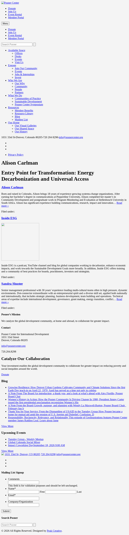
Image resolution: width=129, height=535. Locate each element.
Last (79, 491)
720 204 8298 (48, 454)
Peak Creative (54, 530)
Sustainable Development (28, 101)
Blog (17, 116)
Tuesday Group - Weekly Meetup (26, 439)
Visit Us (19, 62)
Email (12, 495)
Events (18, 59)
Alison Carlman (12, 187)
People (18, 89)
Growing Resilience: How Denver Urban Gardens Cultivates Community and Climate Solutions (66, 389)
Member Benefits (24, 110)
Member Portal (16, 17)
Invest (18, 77)
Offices (19, 53)
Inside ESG (9, 218)
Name (12, 488)
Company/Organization (20, 501)
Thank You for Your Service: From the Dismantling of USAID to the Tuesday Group (65, 413)
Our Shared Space (24, 128)
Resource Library (24, 113)
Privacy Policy (16, 154)
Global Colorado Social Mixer (24, 442)
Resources (13, 107)
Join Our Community (26, 68)
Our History (21, 131)
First (42, 491)
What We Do (15, 95)
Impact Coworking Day (36, 445)
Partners (19, 92)
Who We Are (15, 80)
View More (7, 426)
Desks (18, 56)
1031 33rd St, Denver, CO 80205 (22, 454)
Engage (12, 65)
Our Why (20, 83)
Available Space (16, 50)
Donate (12, 8)
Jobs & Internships (24, 74)
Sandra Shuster (12, 283)
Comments (13, 479)
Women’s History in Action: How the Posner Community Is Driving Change (66, 401)
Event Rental (15, 14)
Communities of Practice (28, 98)
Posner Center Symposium (29, 104)
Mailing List (21, 119)
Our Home (13, 122)
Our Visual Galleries (25, 125)
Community (21, 86)
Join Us (12, 11)
